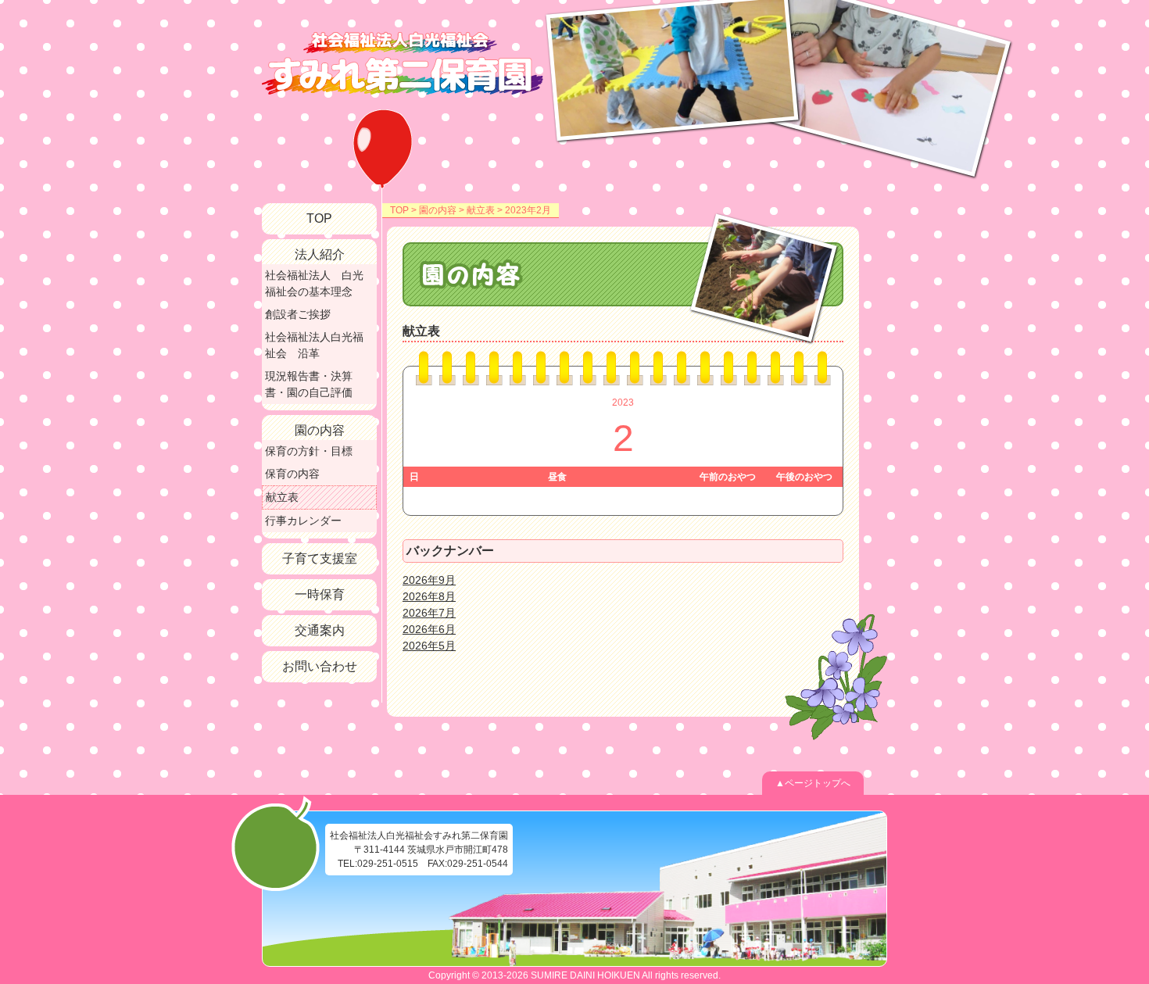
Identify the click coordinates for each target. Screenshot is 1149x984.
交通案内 (320, 630)
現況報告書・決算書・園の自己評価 (309, 384)
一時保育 (320, 594)
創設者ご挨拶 (298, 314)
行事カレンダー (303, 520)
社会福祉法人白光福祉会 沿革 (314, 345)
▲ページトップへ (812, 783)
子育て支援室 (319, 558)
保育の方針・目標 (309, 451)
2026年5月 (429, 645)
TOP (399, 210)
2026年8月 (429, 596)
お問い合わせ (319, 666)
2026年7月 (429, 613)
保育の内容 (292, 473)
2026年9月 (429, 580)
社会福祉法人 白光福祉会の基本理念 (314, 283)
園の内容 (437, 210)
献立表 (481, 210)
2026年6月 (429, 629)
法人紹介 (320, 254)
